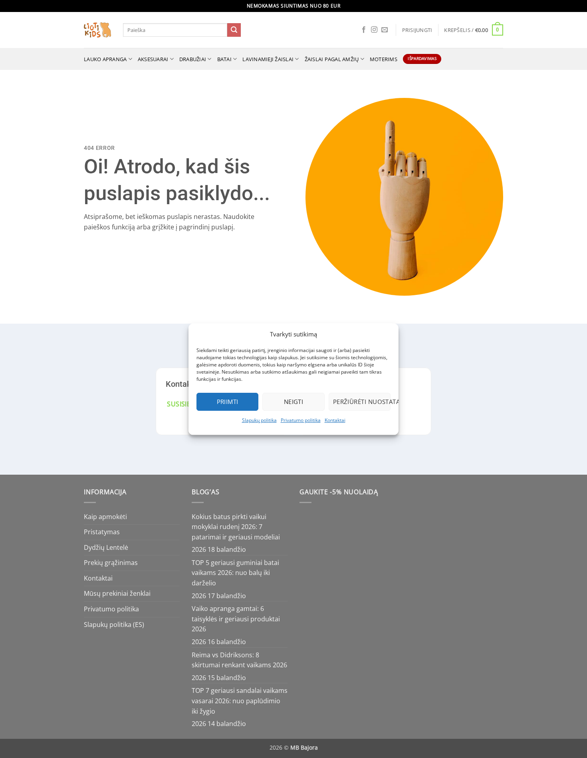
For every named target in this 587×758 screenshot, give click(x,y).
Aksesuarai (153, 59)
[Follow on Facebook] (364, 30)
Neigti (293, 402)
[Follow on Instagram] (374, 30)
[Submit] (234, 30)
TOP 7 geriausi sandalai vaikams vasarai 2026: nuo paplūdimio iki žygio (240, 700)
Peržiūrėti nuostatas (362, 402)
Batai (224, 59)
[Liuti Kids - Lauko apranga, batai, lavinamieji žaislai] (97, 30)
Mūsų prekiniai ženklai (117, 593)
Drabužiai (192, 59)
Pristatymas (102, 531)
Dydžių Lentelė (106, 547)
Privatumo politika (301, 420)
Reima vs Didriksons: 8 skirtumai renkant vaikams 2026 (239, 660)
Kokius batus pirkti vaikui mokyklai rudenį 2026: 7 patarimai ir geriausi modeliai (236, 526)
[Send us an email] (384, 30)
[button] (417, 30)
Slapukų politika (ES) (114, 624)
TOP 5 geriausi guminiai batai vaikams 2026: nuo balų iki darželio (235, 572)
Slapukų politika (259, 420)
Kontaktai (335, 420)
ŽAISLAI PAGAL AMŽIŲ (332, 59)
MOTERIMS (383, 59)
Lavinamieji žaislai (268, 59)
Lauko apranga (105, 59)
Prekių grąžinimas (111, 562)
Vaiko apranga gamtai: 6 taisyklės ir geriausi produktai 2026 (236, 618)
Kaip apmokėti (105, 516)
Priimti (227, 402)
